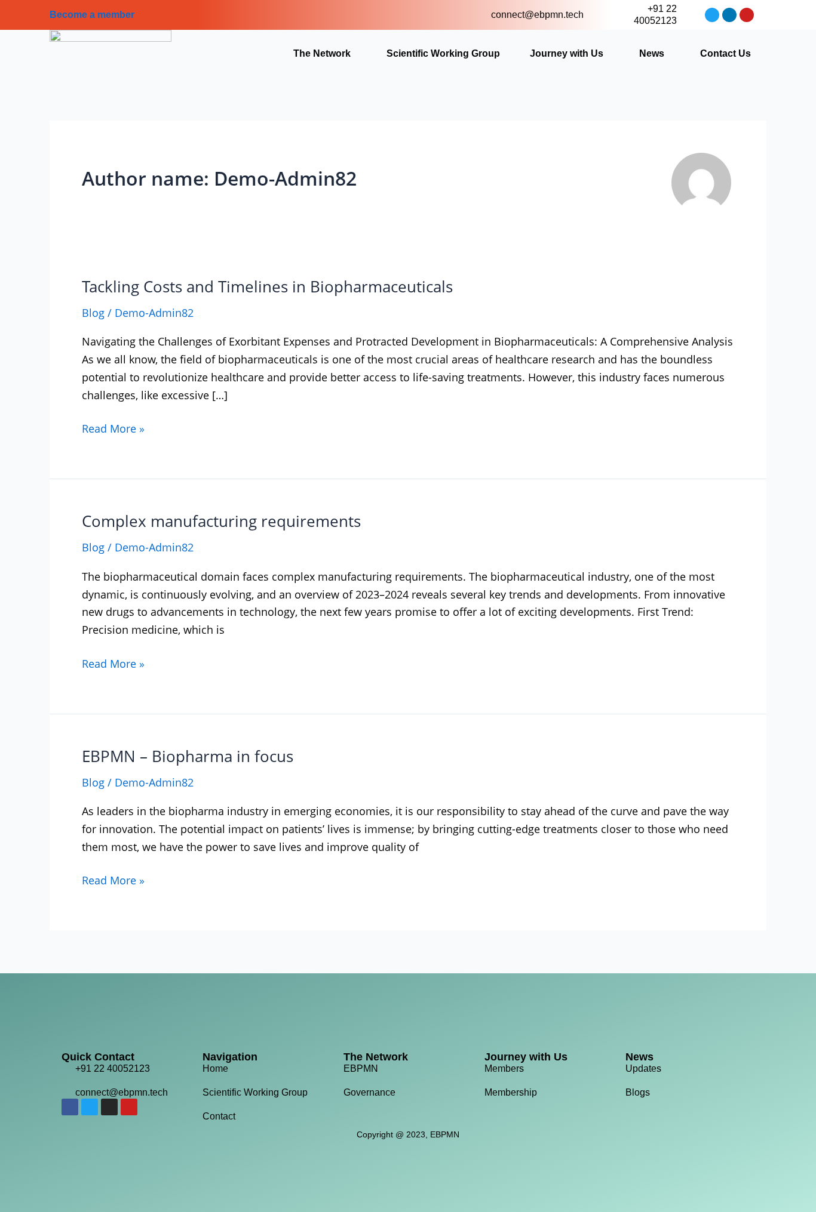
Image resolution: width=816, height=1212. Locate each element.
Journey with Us (566, 53)
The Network (322, 53)
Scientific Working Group (443, 53)
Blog (93, 313)
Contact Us (725, 53)
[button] (325, 54)
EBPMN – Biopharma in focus (187, 756)
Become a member (92, 15)
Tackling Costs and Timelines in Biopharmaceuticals (267, 286)
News (651, 53)
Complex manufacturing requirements (221, 521)
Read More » (113, 428)
